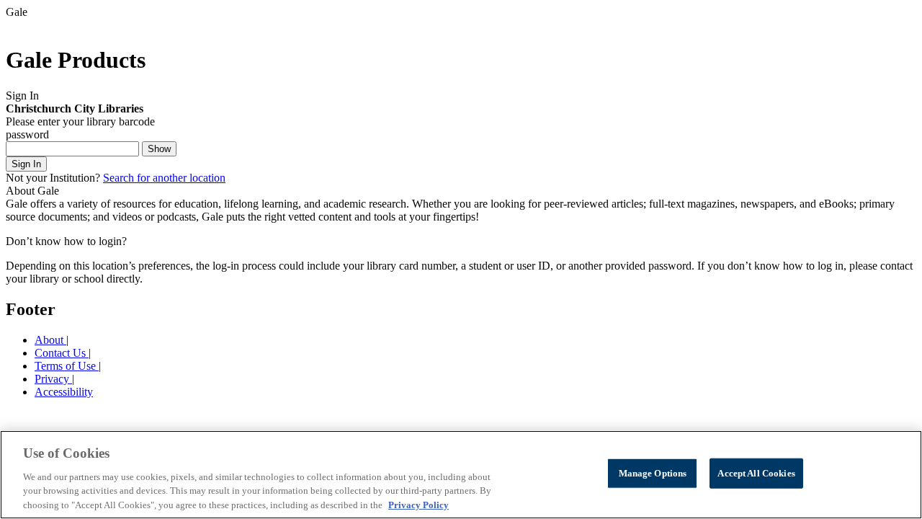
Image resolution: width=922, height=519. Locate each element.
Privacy (53, 379)
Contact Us (62, 353)
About (50, 340)
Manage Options (653, 473)
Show (159, 148)
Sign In (26, 164)
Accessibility (64, 392)
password (27, 134)
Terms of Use (67, 366)
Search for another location (164, 178)
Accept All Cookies (756, 473)
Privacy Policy (418, 504)
